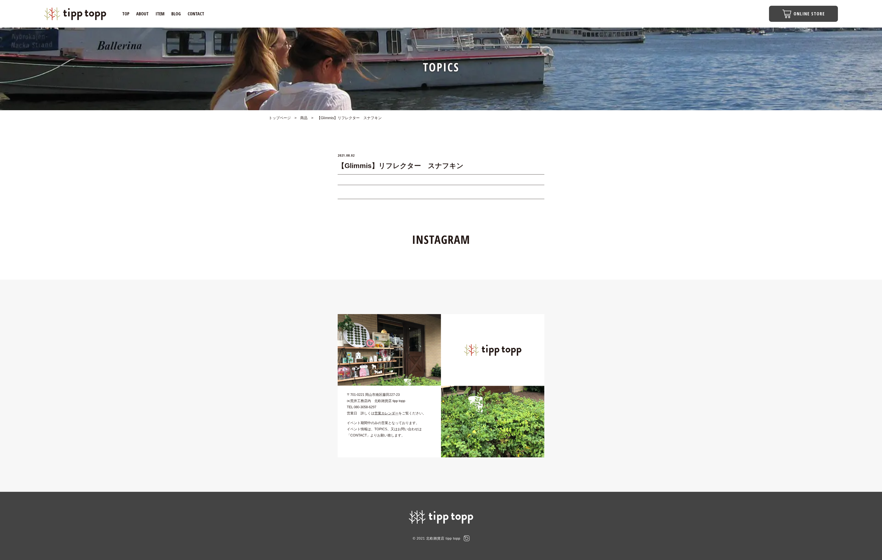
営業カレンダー (386, 413)
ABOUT (142, 14)
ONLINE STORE (809, 14)
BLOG (176, 14)
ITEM (159, 14)
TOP (125, 14)
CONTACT (196, 14)
